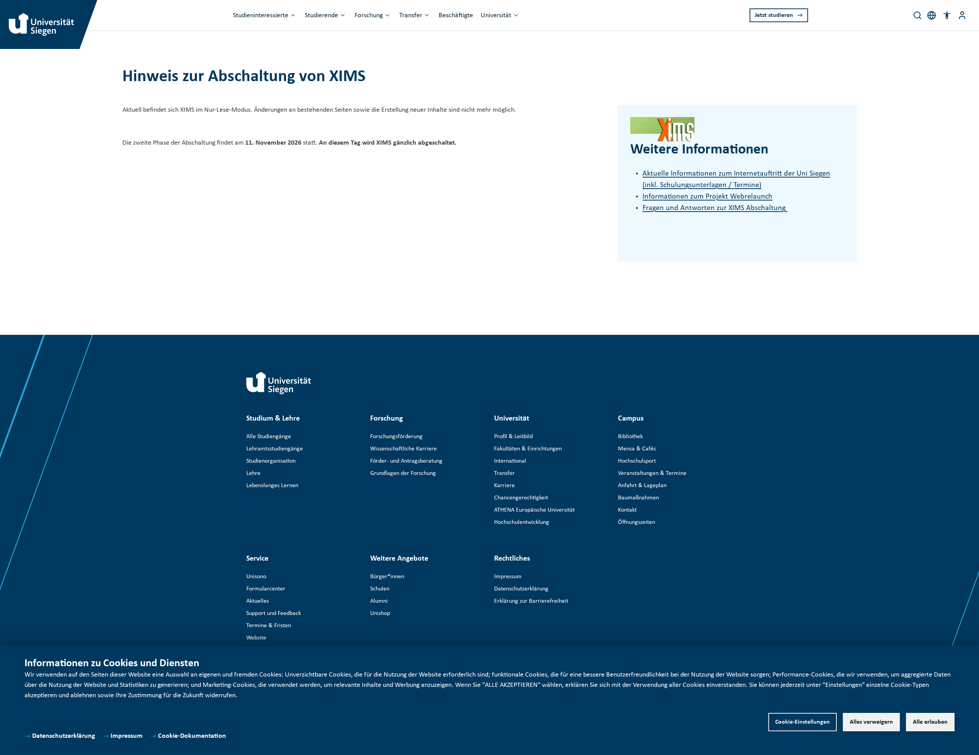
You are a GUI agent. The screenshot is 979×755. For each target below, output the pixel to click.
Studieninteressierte (260, 15)
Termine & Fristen (268, 626)
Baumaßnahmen (638, 498)
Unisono (256, 577)
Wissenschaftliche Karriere (403, 449)
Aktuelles (257, 601)
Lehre (253, 473)
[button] (946, 15)
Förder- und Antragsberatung (406, 461)
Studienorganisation (271, 461)
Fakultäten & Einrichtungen (528, 449)
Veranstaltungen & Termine (652, 473)
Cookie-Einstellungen (802, 722)
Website (256, 638)
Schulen (379, 589)
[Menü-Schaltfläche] (962, 15)
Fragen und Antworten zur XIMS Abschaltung (714, 208)
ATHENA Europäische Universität (534, 510)
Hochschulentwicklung (521, 522)
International (510, 461)
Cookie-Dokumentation (192, 736)
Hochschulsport (637, 461)
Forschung (369, 15)
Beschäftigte (456, 15)
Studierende (321, 15)
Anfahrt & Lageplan (642, 486)
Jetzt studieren (774, 15)
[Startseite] (279, 383)
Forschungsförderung (396, 437)
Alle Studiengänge (268, 437)
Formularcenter (265, 589)
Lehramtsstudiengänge (274, 449)
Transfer (410, 15)
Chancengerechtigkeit (521, 498)
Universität (496, 15)
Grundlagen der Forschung (403, 473)
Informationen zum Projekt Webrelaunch (707, 197)
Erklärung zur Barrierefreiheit (531, 601)
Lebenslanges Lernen (272, 486)
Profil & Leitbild (513, 437)
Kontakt (627, 510)
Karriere (504, 486)
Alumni (379, 601)
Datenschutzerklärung (63, 736)
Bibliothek (630, 437)
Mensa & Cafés (637, 449)
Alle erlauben (930, 722)
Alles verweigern (871, 722)
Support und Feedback (273, 613)
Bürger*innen (387, 577)
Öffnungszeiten (636, 522)
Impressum (127, 736)
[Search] (917, 15)
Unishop (380, 613)
